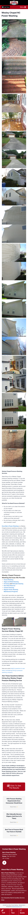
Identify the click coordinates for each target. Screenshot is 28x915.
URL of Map (5, 858)
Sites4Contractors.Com (17, 906)
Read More (14, 807)
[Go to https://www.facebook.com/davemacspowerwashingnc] (4, 863)
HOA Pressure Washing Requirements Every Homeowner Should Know (14, 801)
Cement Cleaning (9, 587)
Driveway (7, 583)
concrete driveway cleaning (14, 884)
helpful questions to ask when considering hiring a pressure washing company (13, 670)
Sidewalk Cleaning (17, 583)
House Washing (8, 579)
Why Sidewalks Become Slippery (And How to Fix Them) (14, 816)
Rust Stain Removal (9, 585)
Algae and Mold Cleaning (11, 582)
